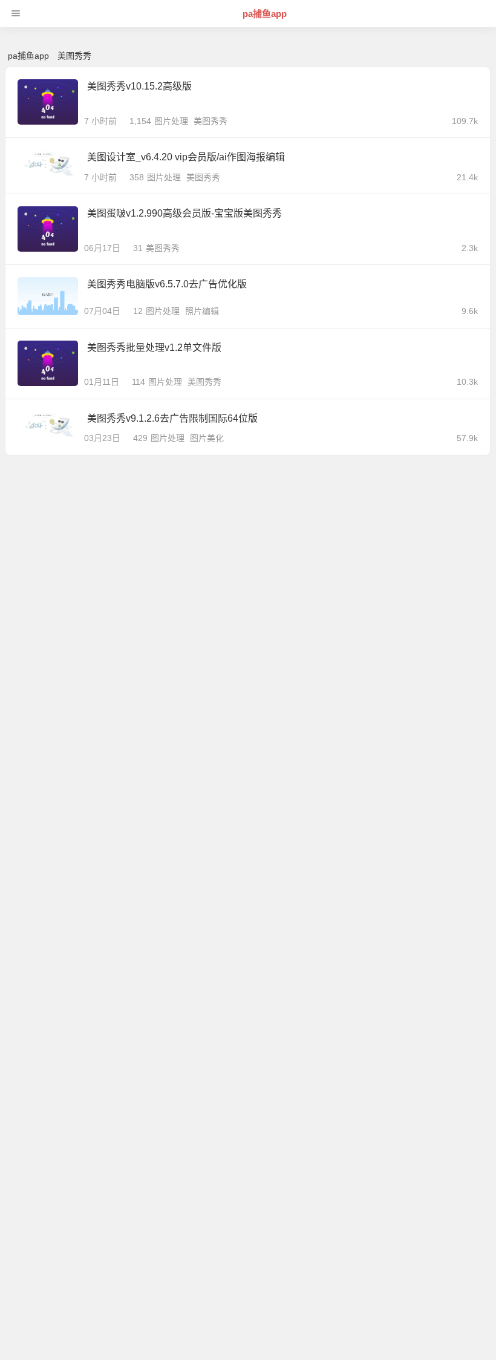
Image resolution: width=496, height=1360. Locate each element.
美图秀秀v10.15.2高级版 (139, 86)
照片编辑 (202, 311)
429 (140, 438)
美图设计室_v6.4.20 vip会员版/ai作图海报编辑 (186, 157)
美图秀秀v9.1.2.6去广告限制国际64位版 (172, 418)
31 (138, 248)
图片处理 (171, 121)
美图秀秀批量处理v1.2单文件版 (154, 347)
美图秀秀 (210, 121)
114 (138, 382)
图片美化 (207, 438)
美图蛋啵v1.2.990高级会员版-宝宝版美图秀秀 (184, 213)
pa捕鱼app (265, 13)
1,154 (140, 121)
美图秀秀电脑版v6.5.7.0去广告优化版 (167, 284)
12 (138, 311)
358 (136, 177)
